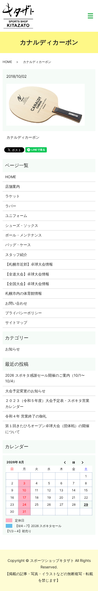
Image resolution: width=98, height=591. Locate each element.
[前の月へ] (61, 462)
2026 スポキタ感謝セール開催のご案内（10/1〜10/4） (45, 378)
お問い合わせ (16, 303)
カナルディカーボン (23, 137)
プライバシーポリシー (23, 313)
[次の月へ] (86, 462)
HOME (7, 62)
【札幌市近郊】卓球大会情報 (29, 264)
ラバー (10, 206)
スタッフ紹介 (16, 254)
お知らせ (12, 349)
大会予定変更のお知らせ (25, 391)
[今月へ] (73, 462)
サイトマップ (16, 322)
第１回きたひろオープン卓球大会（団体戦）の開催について (47, 428)
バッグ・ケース (18, 244)
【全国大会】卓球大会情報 (27, 283)
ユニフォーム (16, 215)
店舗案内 (12, 186)
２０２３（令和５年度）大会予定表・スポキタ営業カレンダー (47, 403)
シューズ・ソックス (21, 225)
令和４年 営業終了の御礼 (26, 416)
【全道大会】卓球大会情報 (27, 274)
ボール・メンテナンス (23, 235)
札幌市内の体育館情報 (23, 293)
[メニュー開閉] (90, 15)
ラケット (12, 196)
